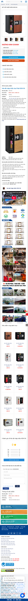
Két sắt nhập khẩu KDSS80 (20, 409)
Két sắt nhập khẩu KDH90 (8, 387)
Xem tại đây (15, 50)
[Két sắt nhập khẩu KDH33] (20, 335)
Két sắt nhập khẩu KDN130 (14, 188)
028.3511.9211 (16, 560)
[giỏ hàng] (27, 312)
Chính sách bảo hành (5, 550)
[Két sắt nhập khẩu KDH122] (20, 379)
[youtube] (14, 533)
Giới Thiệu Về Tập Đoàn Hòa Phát (8, 544)
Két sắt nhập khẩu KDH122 (20, 387)
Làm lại (5, 488)
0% (19, 449)
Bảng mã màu (4, 528)
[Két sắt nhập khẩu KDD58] (8, 335)
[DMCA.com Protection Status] (14, 570)
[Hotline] (27, 314)
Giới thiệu (17, 526)
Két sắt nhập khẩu (13, 98)
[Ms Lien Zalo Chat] (27, 320)
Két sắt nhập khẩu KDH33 (20, 344)
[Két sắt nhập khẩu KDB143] (8, 357)
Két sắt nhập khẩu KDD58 (8, 344)
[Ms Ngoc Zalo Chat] (27, 317)
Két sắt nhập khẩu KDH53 (20, 365)
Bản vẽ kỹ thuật (5, 529)
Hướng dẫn (23, 526)
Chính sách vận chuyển (6, 551)
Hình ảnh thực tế (10, 526)
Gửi (17, 486)
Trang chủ (3, 4)
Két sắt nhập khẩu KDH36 (20, 430)
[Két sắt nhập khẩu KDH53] (20, 357)
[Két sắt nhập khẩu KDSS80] (20, 400)
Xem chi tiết (15, 53)
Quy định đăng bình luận (8, 486)
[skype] (20, 533)
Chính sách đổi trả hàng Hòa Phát (8, 553)
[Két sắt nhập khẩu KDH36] (20, 422)
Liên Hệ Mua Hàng (5, 540)
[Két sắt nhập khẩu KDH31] (8, 422)
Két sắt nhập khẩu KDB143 (8, 365)
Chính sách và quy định (13, 528)
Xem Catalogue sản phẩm (13, 57)
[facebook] (17, 533)
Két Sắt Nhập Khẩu (14, 4)
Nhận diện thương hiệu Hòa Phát (8, 541)
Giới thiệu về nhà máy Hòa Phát (7, 538)
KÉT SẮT (8, 4)
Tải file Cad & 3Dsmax (13, 60)
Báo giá (21, 528)
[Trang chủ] (2, 1)
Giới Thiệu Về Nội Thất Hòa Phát (8, 543)
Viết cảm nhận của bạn (14, 460)
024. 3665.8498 (16, 558)
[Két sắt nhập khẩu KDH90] (8, 379)
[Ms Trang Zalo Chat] (27, 322)
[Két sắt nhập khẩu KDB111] (8, 400)
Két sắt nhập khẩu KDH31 (8, 430)
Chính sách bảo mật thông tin (7, 548)
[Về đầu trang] (27, 325)
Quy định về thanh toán (6, 554)
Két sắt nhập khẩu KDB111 (8, 409)
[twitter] (8, 533)
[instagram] (11, 533)
